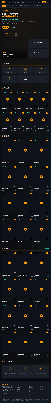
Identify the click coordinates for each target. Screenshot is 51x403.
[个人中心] (47, 2)
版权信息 (41, 386)
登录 (39, 2)
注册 (44, 2)
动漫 (21, 5)
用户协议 (41, 389)
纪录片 (29, 5)
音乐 (34, 5)
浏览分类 (13, 27)
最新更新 (39, 5)
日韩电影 (9, 5)
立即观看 (6, 27)
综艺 (25, 5)
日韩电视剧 (15, 5)
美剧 (4, 5)
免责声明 (41, 387)
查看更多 (47, 136)
